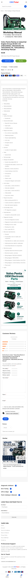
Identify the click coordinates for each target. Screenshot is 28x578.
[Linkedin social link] (11, 70)
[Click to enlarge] (3, 36)
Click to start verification (12, 413)
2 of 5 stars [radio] (13, 368)
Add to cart (7, 60)
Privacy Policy (4, 535)
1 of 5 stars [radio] (12, 368)
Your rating (5, 368)
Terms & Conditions (5, 530)
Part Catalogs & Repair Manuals (12, 10)
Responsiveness (6, 372)
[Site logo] (14, 2)
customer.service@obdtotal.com (8, 561)
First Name (3, 504)
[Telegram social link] (12, 70)
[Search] (25, 6)
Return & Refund (5, 532)
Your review (6, 377)
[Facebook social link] (5, 70)
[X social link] (7, 70)
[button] (2, 458)
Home (2, 10)
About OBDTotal (4, 537)
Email (4, 400)
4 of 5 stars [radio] (15, 368)
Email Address (4, 510)
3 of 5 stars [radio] (14, 368)
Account (3, 527)
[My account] (26, 2)
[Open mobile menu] (1, 2)
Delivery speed (6, 375)
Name (4, 394)
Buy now (21, 60)
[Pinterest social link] (9, 70)
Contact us (3, 540)
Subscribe (14, 517)
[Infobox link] (9, 485)
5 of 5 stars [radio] (16, 368)
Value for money (6, 370)
